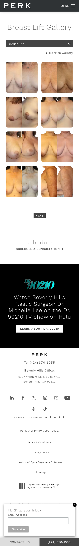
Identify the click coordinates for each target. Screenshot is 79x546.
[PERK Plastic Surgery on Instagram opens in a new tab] (45, 397)
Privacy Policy (40, 452)
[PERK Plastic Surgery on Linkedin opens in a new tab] (11, 397)
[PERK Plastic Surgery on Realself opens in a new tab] (56, 397)
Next (39, 216)
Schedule (39, 243)
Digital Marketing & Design (43, 486)
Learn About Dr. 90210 (39, 329)
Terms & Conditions (40, 442)
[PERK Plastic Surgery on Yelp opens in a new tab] (34, 409)
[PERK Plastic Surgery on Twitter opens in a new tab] (34, 397)
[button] (73, 6)
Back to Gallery (60, 52)
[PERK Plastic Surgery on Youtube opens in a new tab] (67, 397)
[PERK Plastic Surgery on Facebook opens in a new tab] (22, 397)
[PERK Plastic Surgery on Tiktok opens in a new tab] (45, 409)
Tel (39, 362)
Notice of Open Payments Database (40, 462)
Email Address (17, 514)
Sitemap (40, 472)
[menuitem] (11, 397)
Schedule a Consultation (38, 249)
